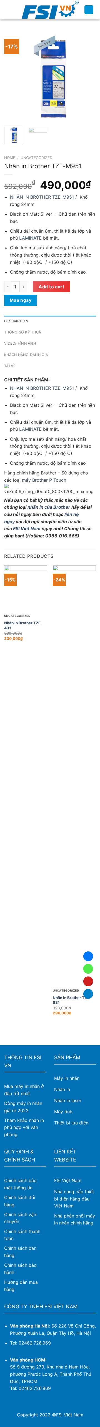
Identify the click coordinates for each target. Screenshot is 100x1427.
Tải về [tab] (10, 366)
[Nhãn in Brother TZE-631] (74, 774)
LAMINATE (30, 238)
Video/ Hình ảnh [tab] (20, 343)
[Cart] (88, 9)
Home (9, 157)
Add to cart (51, 286)
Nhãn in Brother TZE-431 (23, 625)
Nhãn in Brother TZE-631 (72, 1000)
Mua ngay (21, 300)
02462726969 (88, 969)
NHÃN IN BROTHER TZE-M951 (42, 197)
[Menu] (7, 9)
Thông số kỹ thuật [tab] (23, 332)
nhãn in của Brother (49, 507)
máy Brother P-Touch (44, 480)
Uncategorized (36, 157)
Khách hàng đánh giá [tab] (26, 355)
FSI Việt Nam (27, 528)
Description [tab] (16, 321)
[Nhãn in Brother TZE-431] (25, 586)
